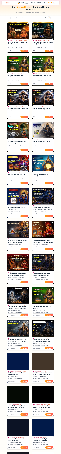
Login (48, 2)
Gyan (43, 2)
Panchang (33, 2)
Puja (19, 2)
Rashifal (39, 2)
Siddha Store (27, 2)
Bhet (23, 2)
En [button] (53, 2)
